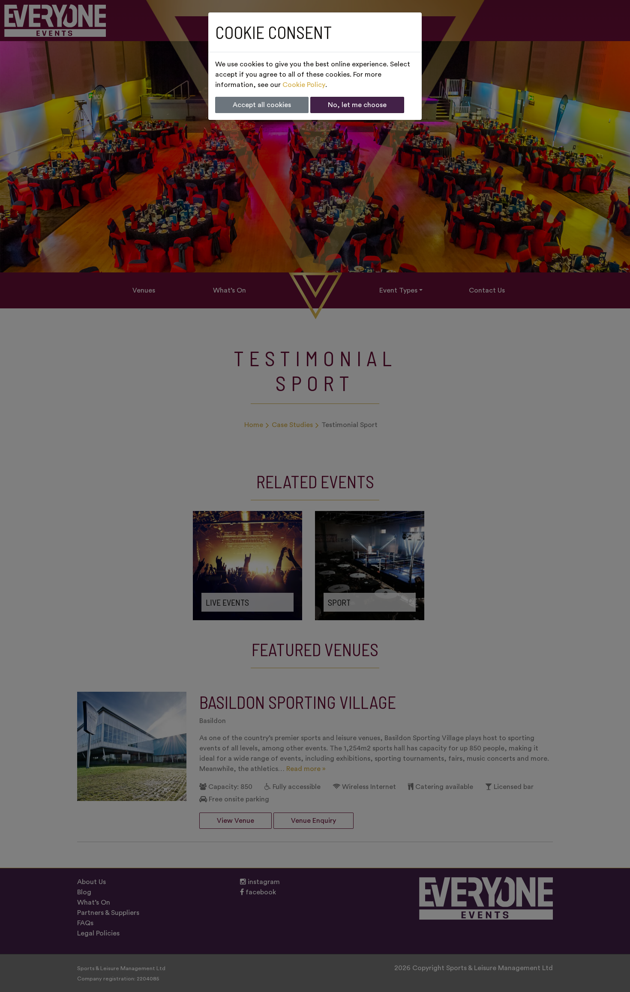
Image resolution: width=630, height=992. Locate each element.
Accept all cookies (262, 105)
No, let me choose (357, 105)
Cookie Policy (303, 84)
